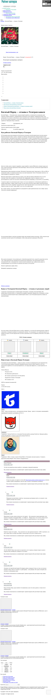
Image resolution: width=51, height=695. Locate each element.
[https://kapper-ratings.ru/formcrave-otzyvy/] (25, 346)
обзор (46, 4)
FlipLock (6, 671)
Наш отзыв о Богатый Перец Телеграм (12, 107)
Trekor (9, 353)
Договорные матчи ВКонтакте (13, 17)
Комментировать (7, 472)
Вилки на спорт (6, 681)
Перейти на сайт (7, 65)
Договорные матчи (7, 15)
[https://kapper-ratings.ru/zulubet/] (6, 618)
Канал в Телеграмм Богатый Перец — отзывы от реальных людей (18, 106)
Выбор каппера (6, 8)
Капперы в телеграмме (11, 9)
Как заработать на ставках (9, 680)
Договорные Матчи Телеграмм (13, 16)
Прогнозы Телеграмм (8, 676)
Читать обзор (9, 356)
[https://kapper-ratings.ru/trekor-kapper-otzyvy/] (9, 346)
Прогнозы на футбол (10, 13)
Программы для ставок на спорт (10, 682)
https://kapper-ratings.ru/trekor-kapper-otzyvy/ (35, 480)
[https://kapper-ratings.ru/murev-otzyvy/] (41, 346)
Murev (41, 353)
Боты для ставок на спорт (9, 677)
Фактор (6, 669)
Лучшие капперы (7, 62)
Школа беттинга (7, 10)
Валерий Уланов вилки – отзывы (8, 609)
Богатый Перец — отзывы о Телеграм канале (13, 102)
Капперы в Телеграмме (8, 678)
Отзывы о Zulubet (4, 623)
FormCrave (25, 353)
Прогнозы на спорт (7, 11)
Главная (2, 21)
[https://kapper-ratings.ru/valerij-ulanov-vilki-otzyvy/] (6, 603)
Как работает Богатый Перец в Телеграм (13, 104)
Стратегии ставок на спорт (9, 14)
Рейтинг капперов (5, 285)
